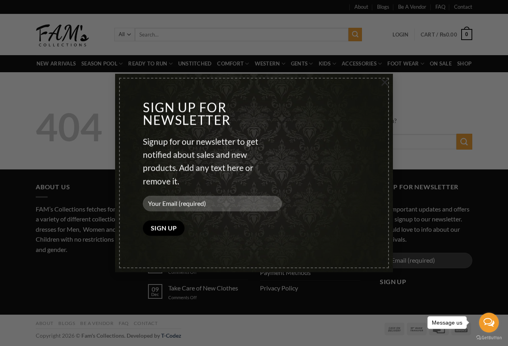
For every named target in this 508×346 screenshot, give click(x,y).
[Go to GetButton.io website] (489, 337)
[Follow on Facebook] (43, 269)
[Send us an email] (71, 269)
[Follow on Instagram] (57, 269)
